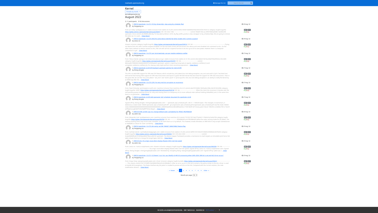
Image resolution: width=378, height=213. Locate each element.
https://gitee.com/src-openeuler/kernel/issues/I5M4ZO (154, 134)
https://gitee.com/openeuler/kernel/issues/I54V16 (170, 44)
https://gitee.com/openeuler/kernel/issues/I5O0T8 (158, 61)
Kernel (129, 8)
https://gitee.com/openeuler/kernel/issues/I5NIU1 (200, 161)
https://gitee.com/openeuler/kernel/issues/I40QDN (199, 146)
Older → (206, 170)
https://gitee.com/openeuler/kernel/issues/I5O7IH (147, 119)
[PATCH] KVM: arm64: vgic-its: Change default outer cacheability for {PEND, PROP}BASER (162, 112)
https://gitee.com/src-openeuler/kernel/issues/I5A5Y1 (142, 32)
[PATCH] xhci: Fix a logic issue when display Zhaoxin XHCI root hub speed (157, 141)
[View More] (146, 36)
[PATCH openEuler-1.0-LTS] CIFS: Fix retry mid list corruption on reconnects (158, 82)
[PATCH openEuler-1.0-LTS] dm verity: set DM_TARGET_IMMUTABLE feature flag (159, 126)
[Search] (251, 3)
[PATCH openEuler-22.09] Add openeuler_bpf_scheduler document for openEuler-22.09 (162, 97)
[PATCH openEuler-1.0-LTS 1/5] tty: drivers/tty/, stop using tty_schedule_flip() (158, 24)
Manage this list (220, 3)
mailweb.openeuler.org (134, 3)
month (132, 12)
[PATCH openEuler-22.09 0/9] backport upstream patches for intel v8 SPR (157, 68)
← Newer (172, 170)
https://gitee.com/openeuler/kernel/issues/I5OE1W (157, 90)
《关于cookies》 (210, 210)
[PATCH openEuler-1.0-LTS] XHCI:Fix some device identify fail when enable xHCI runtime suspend (165, 39)
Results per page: (186, 175)
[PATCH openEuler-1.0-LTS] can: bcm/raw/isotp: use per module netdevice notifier (160, 53)
